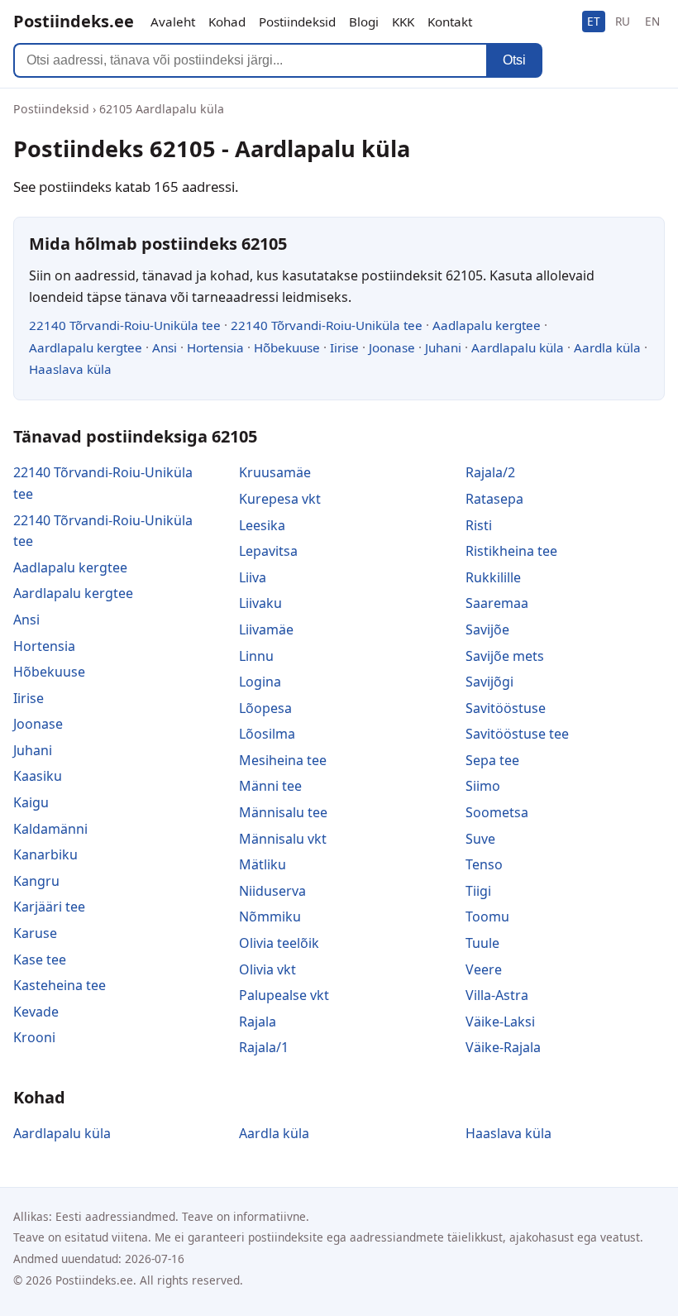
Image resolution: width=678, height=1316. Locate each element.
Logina (260, 681)
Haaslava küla (70, 369)
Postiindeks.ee (73, 21)
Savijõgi (489, 681)
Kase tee (39, 959)
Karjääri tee (49, 906)
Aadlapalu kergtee (486, 325)
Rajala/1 (264, 1047)
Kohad (227, 21)
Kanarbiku (45, 854)
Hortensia (215, 347)
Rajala (257, 1021)
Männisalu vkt (283, 839)
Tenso (484, 864)
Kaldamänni (50, 829)
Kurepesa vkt (280, 499)
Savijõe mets (505, 656)
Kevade (36, 1012)
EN (652, 21)
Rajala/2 (490, 472)
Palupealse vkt (284, 995)
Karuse (35, 933)
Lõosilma (267, 734)
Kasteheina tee (59, 985)
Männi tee (270, 786)
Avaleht (172, 21)
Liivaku (260, 603)
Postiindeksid (297, 21)
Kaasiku (37, 776)
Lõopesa (265, 708)
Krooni (34, 1037)
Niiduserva (272, 891)
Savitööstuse (506, 708)
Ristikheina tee (511, 551)
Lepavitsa (268, 551)
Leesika (262, 525)
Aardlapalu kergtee (85, 347)
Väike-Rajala (503, 1047)
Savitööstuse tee (517, 734)
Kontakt (449, 21)
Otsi (514, 60)
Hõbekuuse (287, 347)
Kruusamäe (275, 472)
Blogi (364, 21)
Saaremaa (497, 603)
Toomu (487, 916)
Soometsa (497, 812)
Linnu (256, 656)
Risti (479, 525)
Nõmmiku (270, 916)
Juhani (443, 347)
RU (622, 21)
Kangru (36, 881)
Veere (484, 969)
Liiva (252, 577)
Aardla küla (607, 347)
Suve (480, 839)
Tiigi (478, 891)
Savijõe (487, 629)
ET (593, 21)
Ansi (164, 347)
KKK (403, 21)
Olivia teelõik (279, 943)
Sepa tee (492, 760)
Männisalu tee (283, 812)
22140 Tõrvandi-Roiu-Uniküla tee (125, 325)
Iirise (344, 347)
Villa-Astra (497, 995)
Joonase (392, 347)
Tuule (482, 943)
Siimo (483, 786)
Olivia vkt (267, 969)
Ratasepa (494, 499)
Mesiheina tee (283, 760)
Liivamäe (266, 629)
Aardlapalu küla (517, 347)
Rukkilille (493, 577)
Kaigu (31, 802)
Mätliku (262, 864)
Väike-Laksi (500, 1021)
